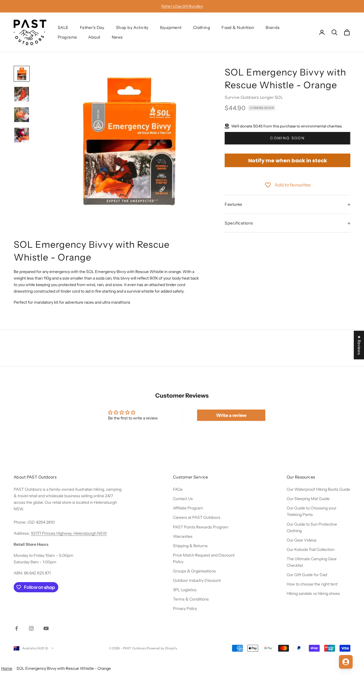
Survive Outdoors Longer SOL (254, 97)
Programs (67, 37)
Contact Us (183, 498)
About (94, 37)
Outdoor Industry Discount (197, 580)
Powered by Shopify (162, 648)
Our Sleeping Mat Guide (308, 498)
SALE (63, 27)
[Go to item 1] (22, 74)
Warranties (183, 536)
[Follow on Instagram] (31, 628)
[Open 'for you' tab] (346, 662)
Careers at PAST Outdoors (196, 517)
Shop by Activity (132, 27)
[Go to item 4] (22, 135)
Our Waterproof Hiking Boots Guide (318, 489)
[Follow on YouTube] (46, 628)
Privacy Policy (185, 608)
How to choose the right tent (312, 584)
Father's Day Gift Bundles (182, 6)
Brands (273, 27)
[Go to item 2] (22, 94)
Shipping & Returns (190, 545)
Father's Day (92, 27)
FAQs (178, 489)
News (117, 37)
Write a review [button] (231, 415)
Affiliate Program (188, 508)
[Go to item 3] (22, 115)
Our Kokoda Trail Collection (310, 549)
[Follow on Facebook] (16, 628)
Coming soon (287, 138)
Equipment (171, 27)
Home (6, 668)
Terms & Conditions (191, 599)
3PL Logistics (185, 589)
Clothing (201, 27)
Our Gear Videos (302, 540)
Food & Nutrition (238, 27)
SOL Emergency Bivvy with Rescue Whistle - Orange (63, 668)
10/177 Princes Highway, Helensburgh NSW (69, 533)
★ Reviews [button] (359, 345)
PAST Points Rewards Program (200, 527)
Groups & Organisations (194, 571)
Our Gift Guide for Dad (307, 574)
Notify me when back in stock (287, 160)
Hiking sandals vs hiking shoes (313, 593)
